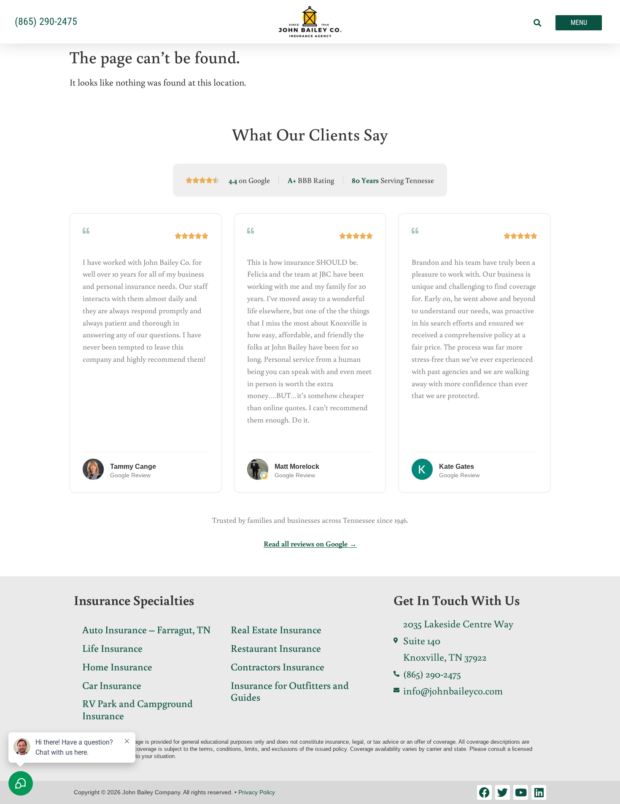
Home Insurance (117, 666)
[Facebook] (484, 792)
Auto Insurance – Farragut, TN (146, 629)
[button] (537, 23)
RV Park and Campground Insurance (137, 709)
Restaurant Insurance (276, 647)
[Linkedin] (538, 792)
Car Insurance (111, 684)
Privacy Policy (256, 792)
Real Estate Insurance (276, 629)
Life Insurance (112, 647)
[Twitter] (502, 792)
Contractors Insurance (277, 666)
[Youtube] (520, 792)
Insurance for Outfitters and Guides (290, 691)
